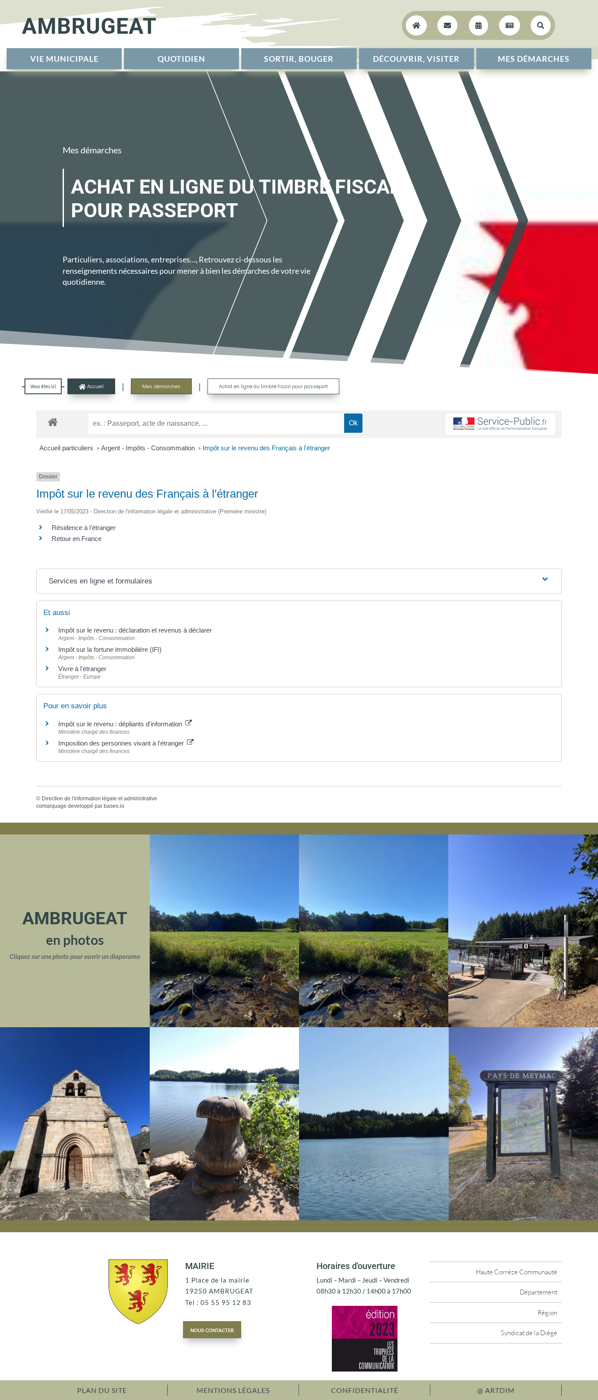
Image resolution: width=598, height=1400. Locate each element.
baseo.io (114, 806)
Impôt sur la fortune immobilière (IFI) (110, 649)
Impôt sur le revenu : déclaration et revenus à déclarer (135, 630)
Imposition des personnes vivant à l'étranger (122, 743)
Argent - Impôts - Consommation (149, 448)
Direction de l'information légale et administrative (99, 798)
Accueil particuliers (67, 448)
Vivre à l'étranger (82, 668)
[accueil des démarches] (53, 422)
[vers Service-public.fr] (500, 424)
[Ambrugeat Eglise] (75, 1218)
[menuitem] (64, 58)
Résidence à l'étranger (84, 527)
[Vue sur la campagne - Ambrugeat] (224, 1025)
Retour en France (77, 538)
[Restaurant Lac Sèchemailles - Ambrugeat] (523, 1025)
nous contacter (212, 1329)
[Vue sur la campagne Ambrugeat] (373, 1025)
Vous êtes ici (43, 386)
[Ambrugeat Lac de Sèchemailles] (224, 1218)
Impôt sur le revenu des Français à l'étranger (266, 448)
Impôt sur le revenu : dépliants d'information (121, 724)
